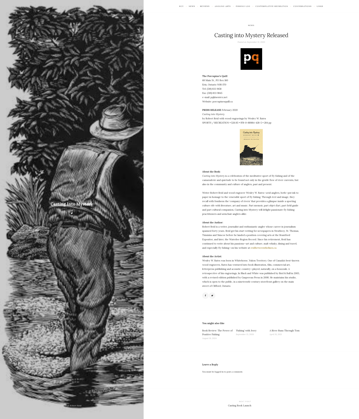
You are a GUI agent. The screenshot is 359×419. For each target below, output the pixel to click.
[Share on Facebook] (205, 295)
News (251, 25)
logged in (219, 371)
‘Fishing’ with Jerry (246, 330)
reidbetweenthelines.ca (263, 247)
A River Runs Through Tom (285, 330)
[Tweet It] (212, 295)
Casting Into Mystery (72, 204)
